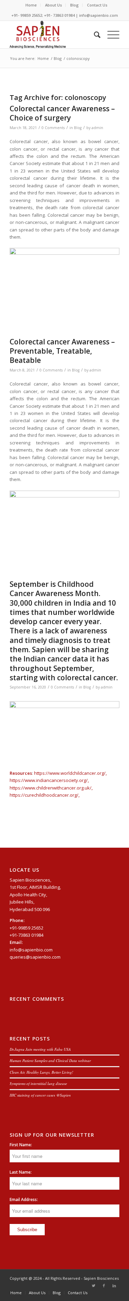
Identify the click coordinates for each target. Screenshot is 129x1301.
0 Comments (53, 127)
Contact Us (97, 5)
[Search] (93, 34)
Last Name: (21, 1172)
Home (31, 5)
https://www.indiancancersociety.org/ (49, 780)
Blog (74, 5)
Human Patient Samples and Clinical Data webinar (50, 1060)
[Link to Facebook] (104, 1285)
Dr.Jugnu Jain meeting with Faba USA (40, 1049)
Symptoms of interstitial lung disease (38, 1083)
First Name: (21, 1145)
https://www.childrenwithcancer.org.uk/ (51, 788)
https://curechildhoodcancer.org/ (44, 795)
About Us (53, 5)
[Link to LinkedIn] (114, 1285)
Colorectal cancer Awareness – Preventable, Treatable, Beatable (62, 351)
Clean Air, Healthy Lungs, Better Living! (41, 1072)
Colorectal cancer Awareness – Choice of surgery (62, 113)
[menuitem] (31, 5)
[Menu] (109, 34)
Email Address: (24, 1199)
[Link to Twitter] (93, 1285)
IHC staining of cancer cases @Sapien (40, 1095)
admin (97, 127)
